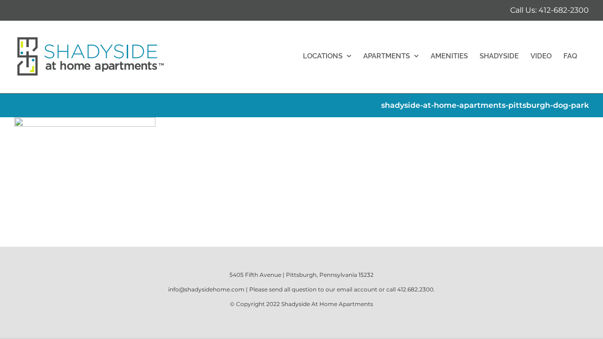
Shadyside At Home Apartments (327, 303)
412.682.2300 (415, 289)
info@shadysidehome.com (206, 289)
